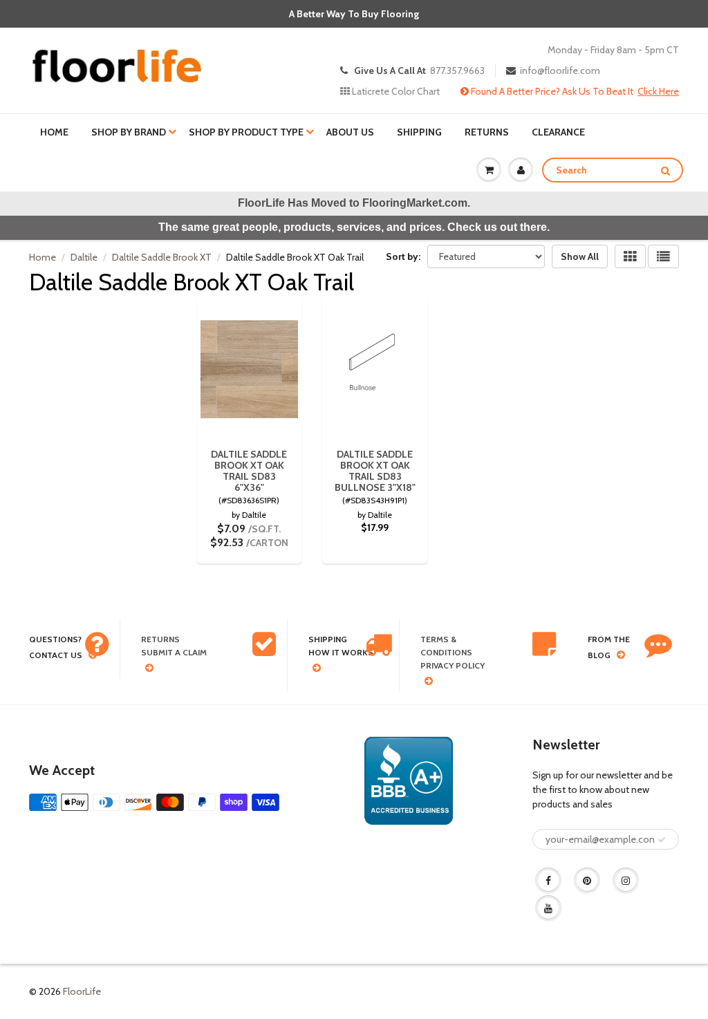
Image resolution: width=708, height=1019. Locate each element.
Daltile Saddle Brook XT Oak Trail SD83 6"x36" (249, 471)
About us (350, 132)
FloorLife (82, 991)
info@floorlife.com (560, 70)
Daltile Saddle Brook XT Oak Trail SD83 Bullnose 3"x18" (375, 471)
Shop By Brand (128, 132)
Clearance (558, 132)
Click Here (658, 91)
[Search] (665, 171)
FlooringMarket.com (414, 203)
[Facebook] (548, 880)
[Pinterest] (587, 880)
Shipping (419, 132)
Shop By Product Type (246, 132)
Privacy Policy (452, 665)
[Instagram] (625, 880)
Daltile (84, 257)
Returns (487, 132)
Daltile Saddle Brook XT (162, 257)
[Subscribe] (662, 840)
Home (54, 132)
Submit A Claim (174, 652)
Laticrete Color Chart (395, 91)
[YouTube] (548, 908)
